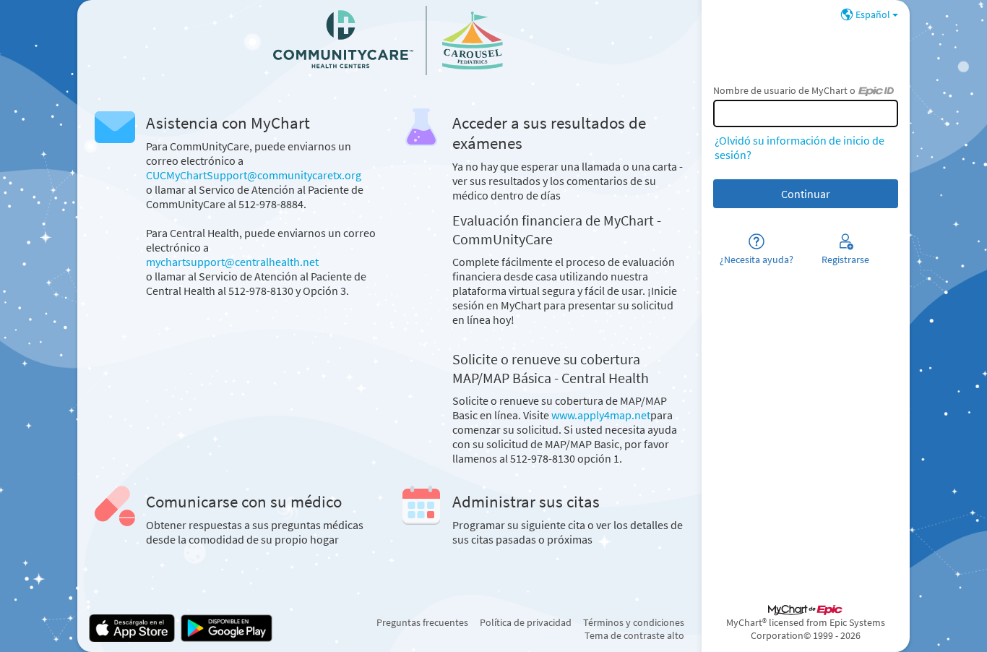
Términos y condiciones (633, 622)
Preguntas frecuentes (422, 622)
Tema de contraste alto (634, 635)
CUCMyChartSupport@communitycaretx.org (253, 175)
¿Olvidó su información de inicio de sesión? (799, 147)
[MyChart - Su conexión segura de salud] (389, 40)
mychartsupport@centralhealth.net (232, 261)
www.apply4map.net (600, 415)
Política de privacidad (526, 622)
